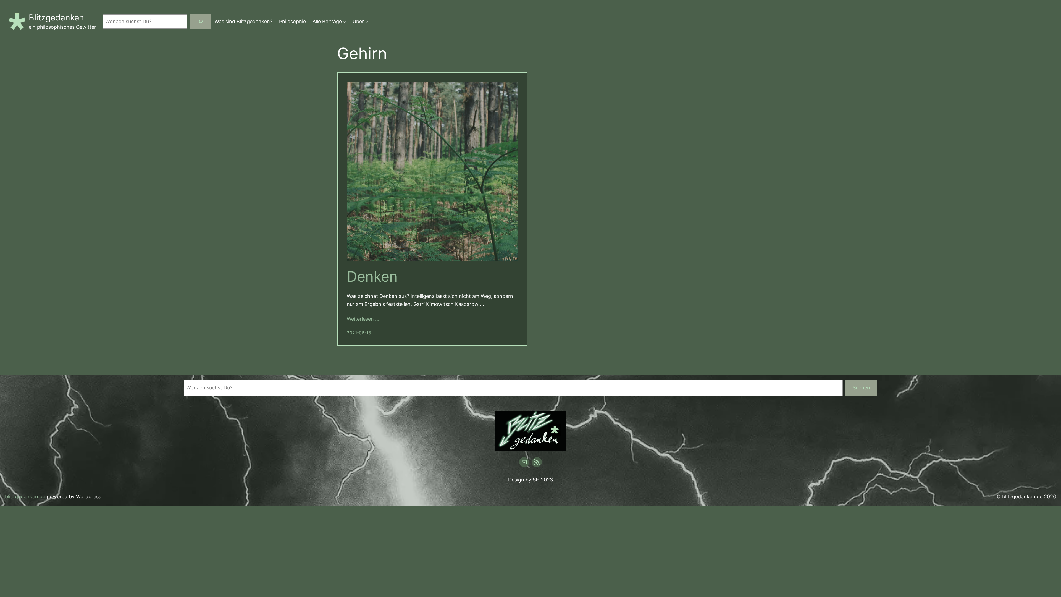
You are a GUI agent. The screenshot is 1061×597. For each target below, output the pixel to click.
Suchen (861, 388)
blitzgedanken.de (25, 496)
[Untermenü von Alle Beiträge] (344, 21)
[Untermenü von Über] (366, 21)
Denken (372, 276)
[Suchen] (200, 21)
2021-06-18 (359, 333)
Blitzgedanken (56, 17)
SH (536, 480)
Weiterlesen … (363, 319)
